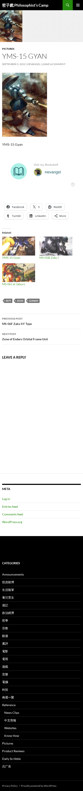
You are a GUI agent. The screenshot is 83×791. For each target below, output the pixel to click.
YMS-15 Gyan (11, 257)
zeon (20, 300)
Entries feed (10, 506)
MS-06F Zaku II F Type (17, 321)
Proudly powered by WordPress (38, 785)
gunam (33, 300)
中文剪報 (10, 720)
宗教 (5, 628)
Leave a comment (54, 64)
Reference (9, 705)
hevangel (33, 64)
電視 (5, 659)
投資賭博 (8, 582)
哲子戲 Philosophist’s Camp (25, 5)
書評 (5, 643)
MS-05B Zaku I (49, 257)
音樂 (5, 674)
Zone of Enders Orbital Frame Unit (25, 336)
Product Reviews (13, 751)
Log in (6, 499)
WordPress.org (12, 522)
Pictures (8, 48)
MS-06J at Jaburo (13, 284)
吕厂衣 (6, 766)
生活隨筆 (8, 590)
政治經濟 (8, 613)
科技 (5, 689)
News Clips (11, 712)
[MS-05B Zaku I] (55, 246)
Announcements (13, 574)
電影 (5, 651)
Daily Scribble (11, 758)
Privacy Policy (10, 785)
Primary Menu (78, 5)
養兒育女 (8, 597)
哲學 (5, 620)
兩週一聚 (8, 697)
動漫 (5, 636)
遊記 (5, 605)
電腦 (5, 682)
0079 (8, 300)
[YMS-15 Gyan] (18, 246)
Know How (11, 735)
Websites (10, 728)
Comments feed (12, 514)
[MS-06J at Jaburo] (18, 272)
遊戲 (5, 666)
